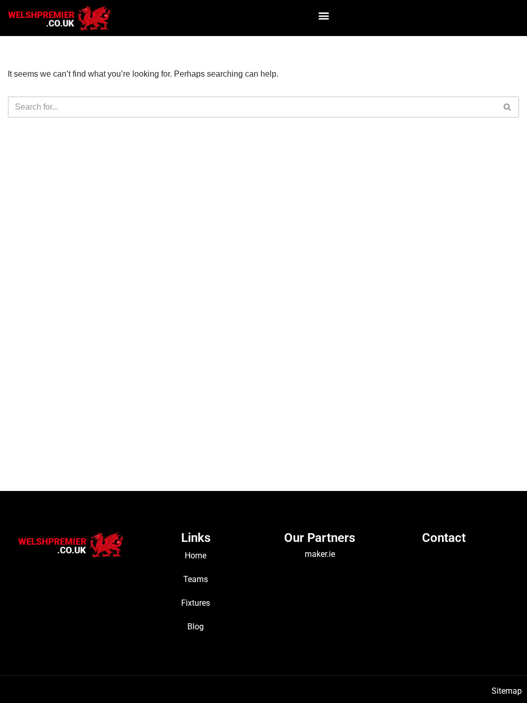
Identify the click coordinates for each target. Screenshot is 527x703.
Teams (195, 579)
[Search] (507, 107)
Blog (195, 626)
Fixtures (195, 603)
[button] (323, 15)
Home (195, 555)
